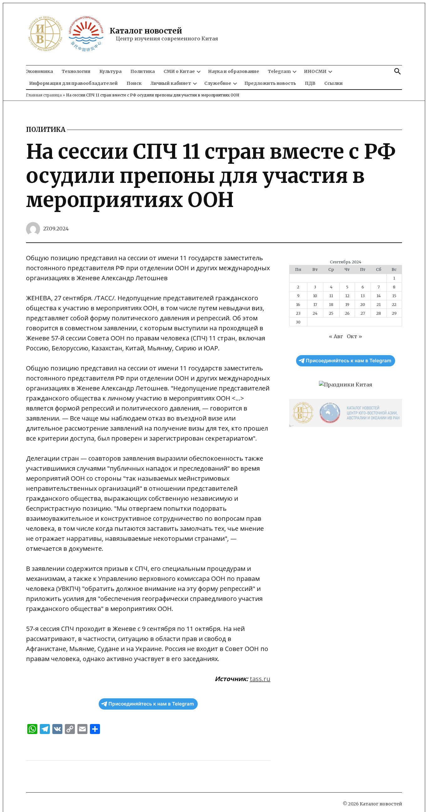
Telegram (279, 71)
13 (363, 295)
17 (315, 304)
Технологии (76, 71)
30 (298, 321)
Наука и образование (233, 71)
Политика (142, 71)
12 (347, 295)
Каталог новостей (146, 31)
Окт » (354, 336)
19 (347, 304)
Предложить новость (270, 83)
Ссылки (333, 83)
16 (298, 304)
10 (315, 295)
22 (394, 304)
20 (362, 304)
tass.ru (260, 679)
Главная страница (44, 95)
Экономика (39, 71)
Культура (110, 71)
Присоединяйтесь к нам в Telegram (151, 704)
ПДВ (310, 83)
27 (363, 313)
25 (331, 313)
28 (378, 313)
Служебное (217, 83)
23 (298, 313)
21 (379, 304)
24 (315, 313)
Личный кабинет (170, 83)
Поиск (134, 83)
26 (347, 313)
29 (394, 313)
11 (331, 295)
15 (394, 295)
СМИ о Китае (179, 71)
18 (331, 304)
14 (379, 295)
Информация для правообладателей (73, 83)
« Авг (336, 336)
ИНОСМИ (315, 71)
